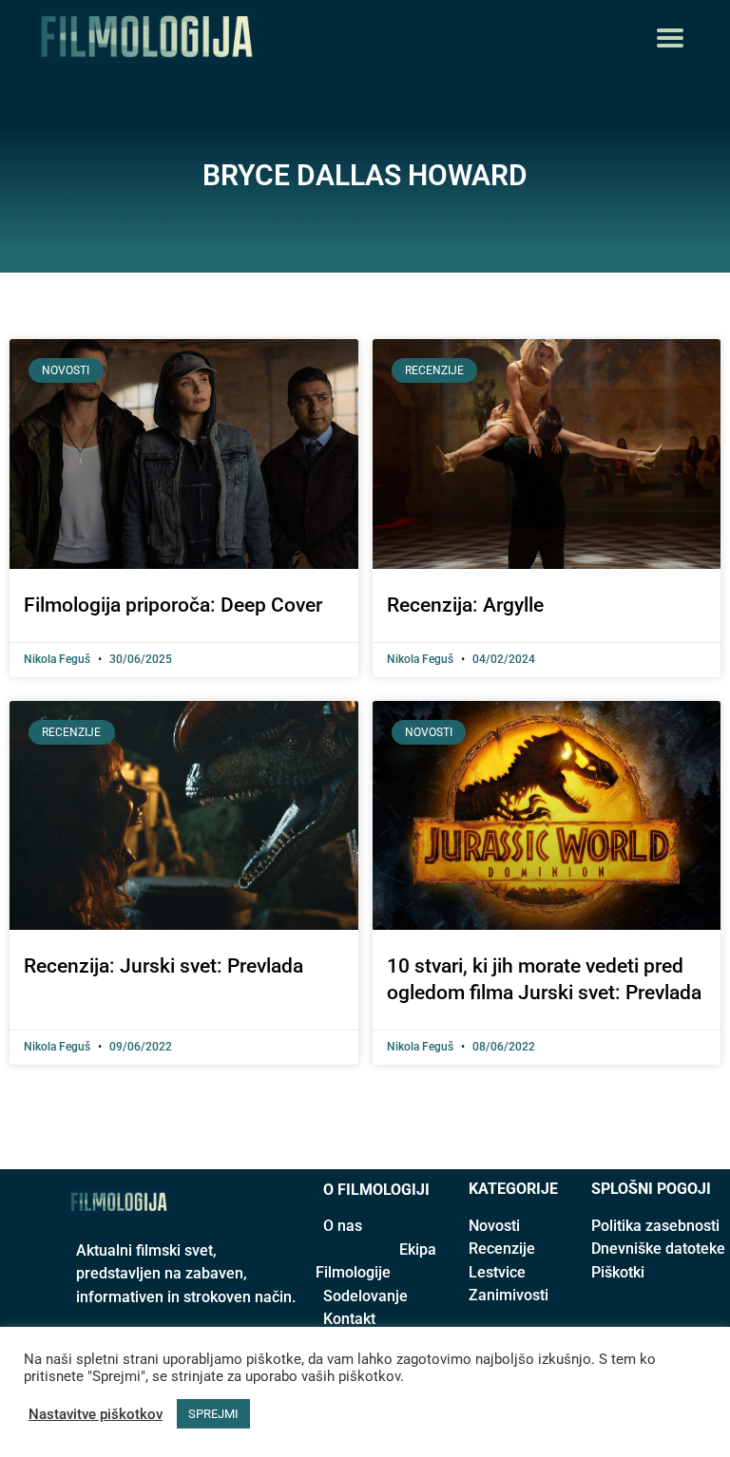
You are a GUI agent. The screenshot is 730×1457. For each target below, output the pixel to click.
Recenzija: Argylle (465, 605)
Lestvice (497, 1272)
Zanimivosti (508, 1295)
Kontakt (349, 1319)
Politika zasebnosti (655, 1226)
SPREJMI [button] (213, 1414)
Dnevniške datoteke (658, 1248)
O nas (342, 1226)
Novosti (494, 1226)
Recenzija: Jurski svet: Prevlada (163, 966)
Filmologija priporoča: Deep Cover (173, 605)
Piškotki (617, 1272)
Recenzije (502, 1248)
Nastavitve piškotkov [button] (96, 1414)
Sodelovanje (365, 1296)
